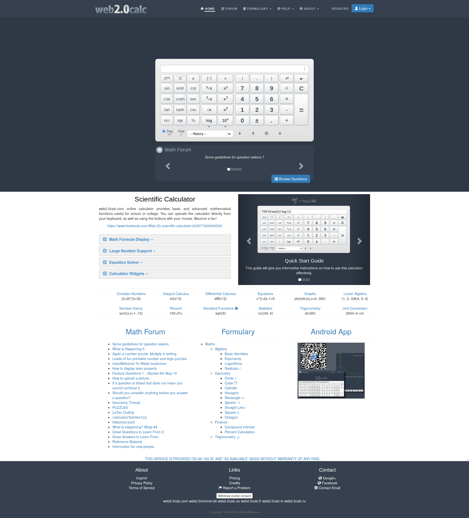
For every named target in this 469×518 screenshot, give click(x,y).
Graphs (310, 293)
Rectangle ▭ (235, 397)
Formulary (238, 331)
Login (363, 8)
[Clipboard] (266, 133)
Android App (331, 331)
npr (180, 120)
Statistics (265, 308)
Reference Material (127, 441)
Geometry (222, 373)
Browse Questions (292, 178)
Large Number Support (131, 251)
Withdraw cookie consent (234, 496)
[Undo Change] (301, 78)
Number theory (131, 308)
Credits (234, 482)
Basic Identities (236, 353)
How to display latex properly (134, 368)
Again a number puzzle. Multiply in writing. (144, 353)
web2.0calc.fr (251, 500)
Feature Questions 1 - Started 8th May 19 (144, 373)
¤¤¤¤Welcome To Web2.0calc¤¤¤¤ (139, 363)
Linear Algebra (355, 293)
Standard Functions (218, 308)
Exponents (233, 358)
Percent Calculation (240, 431)
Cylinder (231, 387)
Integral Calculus (176, 293)
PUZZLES (120, 407)
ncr (167, 120)
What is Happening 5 (128, 348)
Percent (176, 308)
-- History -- (198, 133)
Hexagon (232, 392)
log (209, 120)
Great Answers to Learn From (135, 436)
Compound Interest (240, 426)
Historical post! (123, 422)
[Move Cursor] (287, 78)
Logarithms (233, 363)
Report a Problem (236, 487)
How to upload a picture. (131, 378)
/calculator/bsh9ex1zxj (129, 417)
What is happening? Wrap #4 (134, 426)
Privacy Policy (141, 482)
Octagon (231, 417)
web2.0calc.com (175, 500)
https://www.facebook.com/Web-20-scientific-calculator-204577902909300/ (165, 225)
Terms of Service (142, 487)
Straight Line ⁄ (235, 407)
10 (225, 120)
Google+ (329, 478)
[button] (167, 164)
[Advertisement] (234, 28)
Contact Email (329, 487)
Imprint (141, 478)
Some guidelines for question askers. (141, 343)
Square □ (232, 412)
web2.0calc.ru (295, 500)
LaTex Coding (123, 412)
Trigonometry (310, 308)
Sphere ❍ (232, 402)
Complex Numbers (131, 293)
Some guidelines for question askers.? (234, 157)
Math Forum (178, 149)
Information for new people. (133, 446)
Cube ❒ (231, 383)
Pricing (234, 478)
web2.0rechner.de (203, 500)
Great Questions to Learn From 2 (138, 431)
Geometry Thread (126, 402)
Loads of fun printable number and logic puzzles (149, 358)
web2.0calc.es (229, 500)
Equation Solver (124, 262)
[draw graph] (280, 134)
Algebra (221, 348)
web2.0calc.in (272, 500)
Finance (221, 422)
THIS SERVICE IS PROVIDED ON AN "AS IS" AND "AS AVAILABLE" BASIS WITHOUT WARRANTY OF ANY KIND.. (233, 458)
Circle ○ (230, 378)
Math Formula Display (129, 239)
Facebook (329, 482)
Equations (265, 293)
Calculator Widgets (127, 273)
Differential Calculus (220, 293)
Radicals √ (233, 368)
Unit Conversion (355, 308)
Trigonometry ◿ (227, 436)
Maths (210, 343)
